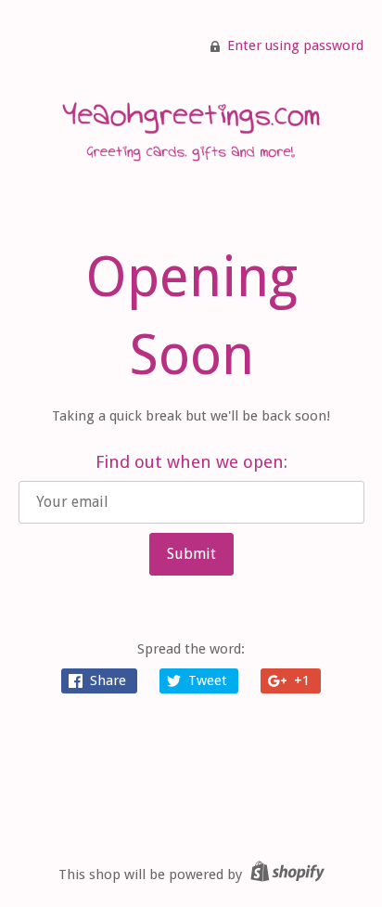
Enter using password (295, 45)
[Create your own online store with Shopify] (285, 874)
